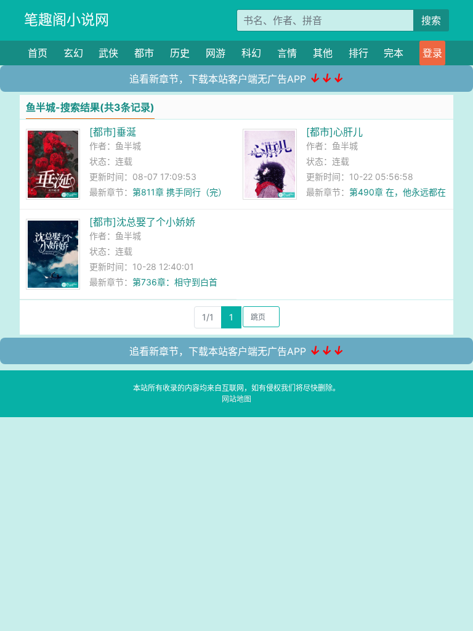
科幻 (251, 53)
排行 (358, 53)
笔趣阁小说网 (66, 19)
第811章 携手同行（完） (179, 192)
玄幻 (73, 53)
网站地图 (236, 399)
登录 (432, 53)
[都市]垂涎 (112, 132)
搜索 (431, 20)
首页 (37, 53)
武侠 (108, 53)
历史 (180, 53)
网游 (215, 53)
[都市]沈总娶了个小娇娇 (142, 222)
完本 (393, 53)
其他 (323, 53)
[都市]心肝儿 (334, 132)
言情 (287, 53)
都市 (144, 53)
